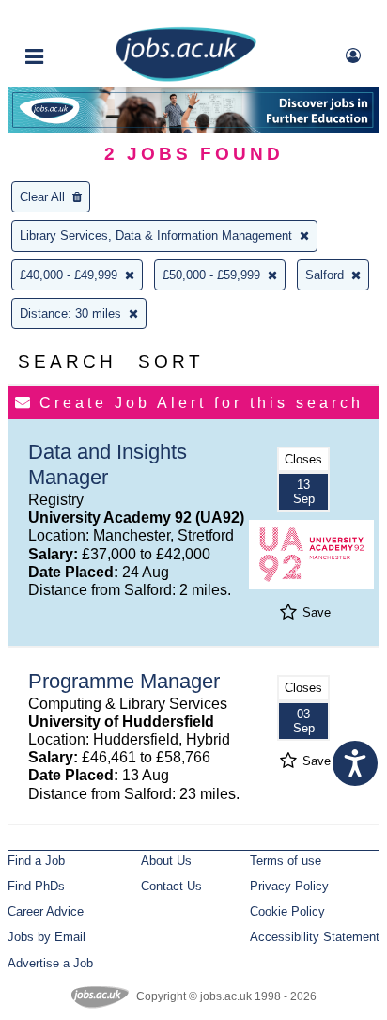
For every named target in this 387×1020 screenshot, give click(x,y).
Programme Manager (124, 681)
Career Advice (46, 911)
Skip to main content (75, 16)
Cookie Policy (287, 911)
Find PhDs (36, 886)
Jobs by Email (46, 937)
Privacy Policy (289, 886)
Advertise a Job (50, 963)
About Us (166, 861)
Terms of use (285, 861)
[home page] (186, 78)
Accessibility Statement (314, 937)
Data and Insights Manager (107, 464)
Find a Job (36, 861)
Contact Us (171, 886)
